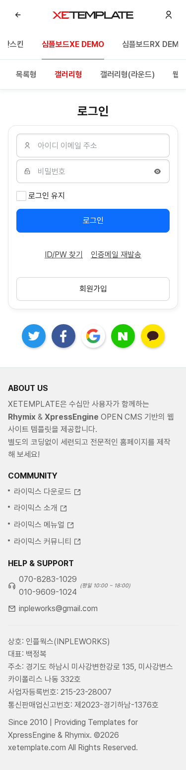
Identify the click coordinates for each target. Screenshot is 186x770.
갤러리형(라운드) (127, 74)
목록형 (26, 74)
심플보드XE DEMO (73, 44)
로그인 (93, 220)
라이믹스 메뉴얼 (39, 524)
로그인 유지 (46, 195)
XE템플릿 (93, 15)
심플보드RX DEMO (153, 44)
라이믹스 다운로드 (42, 491)
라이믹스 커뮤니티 (42, 541)
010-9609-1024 (48, 592)
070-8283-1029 (48, 579)
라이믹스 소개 (36, 508)
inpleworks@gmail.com (58, 608)
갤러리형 (68, 74)
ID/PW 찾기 (64, 254)
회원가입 (93, 288)
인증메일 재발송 (116, 254)
